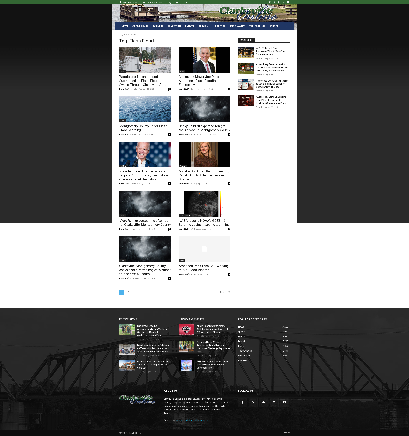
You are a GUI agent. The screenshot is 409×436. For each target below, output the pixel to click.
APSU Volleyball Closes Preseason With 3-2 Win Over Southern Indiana (270, 51)
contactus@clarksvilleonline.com (192, 419)
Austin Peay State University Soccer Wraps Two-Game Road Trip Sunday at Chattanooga (272, 67)
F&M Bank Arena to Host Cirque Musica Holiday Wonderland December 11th (212, 364)
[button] (286, 26)
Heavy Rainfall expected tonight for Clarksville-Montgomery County (204, 128)
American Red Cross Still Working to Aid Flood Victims (204, 268)
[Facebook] (266, 2)
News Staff (124, 89)
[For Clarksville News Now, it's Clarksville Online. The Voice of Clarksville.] (137, 400)
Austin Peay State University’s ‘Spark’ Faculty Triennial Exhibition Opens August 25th (271, 100)
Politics (123, 166)
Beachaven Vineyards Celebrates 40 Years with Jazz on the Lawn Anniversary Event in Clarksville (154, 348)
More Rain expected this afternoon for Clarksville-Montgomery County (145, 223)
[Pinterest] (275, 2)
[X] (283, 2)
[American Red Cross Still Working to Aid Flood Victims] (204, 249)
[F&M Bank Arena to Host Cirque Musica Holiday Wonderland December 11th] (186, 365)
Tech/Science (185, 215)
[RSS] (279, 2)
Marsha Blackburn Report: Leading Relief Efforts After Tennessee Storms (204, 175)
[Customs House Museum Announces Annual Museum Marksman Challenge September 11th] (186, 346)
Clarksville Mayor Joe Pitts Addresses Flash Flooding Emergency (199, 81)
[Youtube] (288, 2)
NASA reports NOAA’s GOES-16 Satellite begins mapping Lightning (204, 223)
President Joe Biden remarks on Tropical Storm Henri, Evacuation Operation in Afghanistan (143, 175)
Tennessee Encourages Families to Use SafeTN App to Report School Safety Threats (272, 83)
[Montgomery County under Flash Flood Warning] (145, 109)
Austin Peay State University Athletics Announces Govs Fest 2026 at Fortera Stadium (212, 329)
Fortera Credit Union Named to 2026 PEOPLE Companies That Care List (152, 364)
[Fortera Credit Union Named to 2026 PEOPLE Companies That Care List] (127, 365)
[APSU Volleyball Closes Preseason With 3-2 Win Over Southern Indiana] (246, 52)
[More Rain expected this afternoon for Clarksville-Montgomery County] (145, 204)
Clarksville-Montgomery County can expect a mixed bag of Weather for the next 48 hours (145, 270)
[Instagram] (270, 2)
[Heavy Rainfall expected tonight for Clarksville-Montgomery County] (204, 109)
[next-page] (135, 292)
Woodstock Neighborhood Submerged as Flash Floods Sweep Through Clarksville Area (142, 81)
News (122, 71)
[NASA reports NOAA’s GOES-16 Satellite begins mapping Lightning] (204, 204)
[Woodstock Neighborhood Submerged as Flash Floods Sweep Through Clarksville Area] (145, 60)
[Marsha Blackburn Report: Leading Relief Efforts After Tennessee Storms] (204, 154)
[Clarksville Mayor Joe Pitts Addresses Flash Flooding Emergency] (204, 60)
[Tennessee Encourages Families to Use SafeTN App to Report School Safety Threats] (246, 84)
